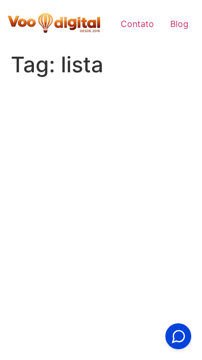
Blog (179, 23)
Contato (137, 23)
